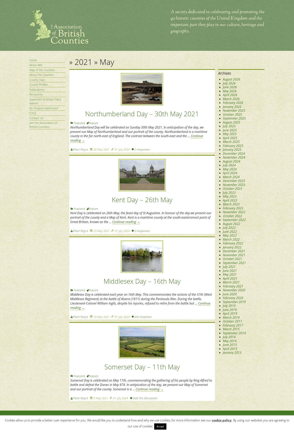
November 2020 (234, 290)
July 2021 (229, 266)
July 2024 (229, 165)
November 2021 (234, 255)
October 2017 (232, 321)
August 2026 (231, 79)
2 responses (142, 149)
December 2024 (234, 153)
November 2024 (234, 157)
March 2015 (231, 329)
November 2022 (234, 212)
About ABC (36, 65)
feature (93, 123)
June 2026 (230, 87)
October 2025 (232, 114)
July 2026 (229, 83)
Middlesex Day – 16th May (142, 281)
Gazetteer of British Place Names (45, 101)
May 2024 (230, 169)
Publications (36, 89)
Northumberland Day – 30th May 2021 (142, 113)
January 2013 (232, 352)
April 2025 (230, 138)
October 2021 (232, 259)
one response (143, 317)
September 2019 (234, 302)
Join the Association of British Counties (43, 125)
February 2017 (233, 325)
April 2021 (230, 278)
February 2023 (233, 208)
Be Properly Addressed (43, 108)
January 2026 (232, 106)
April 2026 (230, 95)
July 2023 (229, 192)
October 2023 (232, 188)
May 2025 (230, 134)
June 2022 (230, 231)
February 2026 (233, 102)
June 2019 (230, 309)
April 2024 (230, 173)
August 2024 (231, 161)
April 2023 (230, 200)
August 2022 (231, 224)
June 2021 (230, 270)
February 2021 (233, 286)
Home (33, 60)
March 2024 (231, 177)
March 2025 (231, 142)
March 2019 (231, 317)
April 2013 (230, 349)
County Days (37, 80)
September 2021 (234, 263)
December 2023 (234, 181)
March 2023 (231, 204)
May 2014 (230, 341)
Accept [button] (160, 426)
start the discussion (145, 398)
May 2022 (230, 235)
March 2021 (231, 282)
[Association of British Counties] (58, 42)
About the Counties (41, 75)
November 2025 (234, 110)
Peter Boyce (80, 149)
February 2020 (233, 298)
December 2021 (234, 251)
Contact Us (36, 118)
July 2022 (229, 227)
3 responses (142, 231)
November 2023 (234, 185)
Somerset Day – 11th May (142, 366)
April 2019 (230, 313)
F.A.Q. (32, 113)
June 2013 (230, 345)
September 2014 (234, 333)
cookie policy (222, 420)
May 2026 (230, 91)
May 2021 (230, 274)
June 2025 (230, 130)
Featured (79, 123)
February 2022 (233, 243)
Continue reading (126, 222)
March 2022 (231, 239)
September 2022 (234, 220)
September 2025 (234, 118)
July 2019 (229, 305)
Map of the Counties (42, 70)
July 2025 (229, 126)
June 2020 (230, 294)
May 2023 (230, 196)
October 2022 (232, 216)
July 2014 (229, 337)
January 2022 (232, 247)
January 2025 (232, 149)
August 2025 (231, 122)
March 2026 (231, 99)
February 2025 (233, 146)
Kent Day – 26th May (142, 199)
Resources (36, 94)
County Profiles (38, 84)
